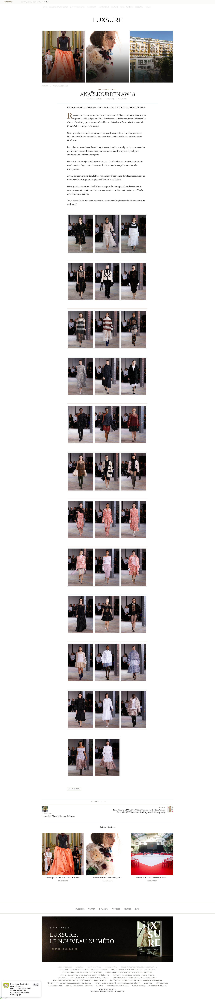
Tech (122, 7)
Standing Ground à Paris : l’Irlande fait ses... (36, 2)
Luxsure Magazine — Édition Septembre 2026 (149, 986)
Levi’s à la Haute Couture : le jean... (107, 878)
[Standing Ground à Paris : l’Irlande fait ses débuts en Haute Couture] (63, 57)
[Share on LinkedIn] (115, 802)
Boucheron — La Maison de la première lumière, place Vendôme (83, 970)
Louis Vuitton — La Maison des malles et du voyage (82, 972)
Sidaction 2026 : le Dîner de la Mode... (152, 878)
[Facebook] (99, 27)
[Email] (115, 27)
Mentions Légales (94, 967)
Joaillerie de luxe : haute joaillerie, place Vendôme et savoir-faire (136, 980)
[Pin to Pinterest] (113, 802)
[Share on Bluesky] (122, 802)
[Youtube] (112, 27)
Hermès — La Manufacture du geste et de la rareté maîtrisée (129, 972)
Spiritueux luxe (162, 983)
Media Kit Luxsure (65, 967)
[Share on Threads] (120, 802)
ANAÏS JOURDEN (74, 789)
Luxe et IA (129, 7)
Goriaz (148, 7)
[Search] (172, 7)
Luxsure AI (139, 7)
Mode (45, 7)
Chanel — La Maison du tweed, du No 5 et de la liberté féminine (84, 975)
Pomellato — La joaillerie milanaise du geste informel (134, 975)
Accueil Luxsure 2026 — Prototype (79, 986)
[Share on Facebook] (109, 802)
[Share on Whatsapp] (118, 802)
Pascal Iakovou (96, 99)
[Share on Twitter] (111, 802)
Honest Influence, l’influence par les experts (139, 967)
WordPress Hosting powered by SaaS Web (107, 991)
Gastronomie (104, 7)
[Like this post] (106, 802)
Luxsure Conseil (111, 967)
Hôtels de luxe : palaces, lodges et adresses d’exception (69, 983)
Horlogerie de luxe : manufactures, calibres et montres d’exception (79, 980)
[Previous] (16, 2)
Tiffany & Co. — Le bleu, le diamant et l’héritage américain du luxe (83, 978)
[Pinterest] (109, 27)
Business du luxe (55, 986)
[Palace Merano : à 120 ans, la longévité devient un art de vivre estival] (151, 57)
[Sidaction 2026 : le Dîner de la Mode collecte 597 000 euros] (152, 854)
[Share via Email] (124, 802)
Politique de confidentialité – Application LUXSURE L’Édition (118, 983)
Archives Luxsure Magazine (118, 986)
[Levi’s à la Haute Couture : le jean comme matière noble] (107, 57)
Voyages (114, 7)
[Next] (19, 2)
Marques (99, 986)
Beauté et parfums (77, 7)
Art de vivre (91, 7)
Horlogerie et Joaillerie (59, 7)
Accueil (45, 86)
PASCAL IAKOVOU (53, 78)
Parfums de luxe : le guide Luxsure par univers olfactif (135, 978)
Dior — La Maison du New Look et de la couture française (133, 970)
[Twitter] (102, 27)
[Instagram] (106, 27)
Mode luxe (148, 983)
